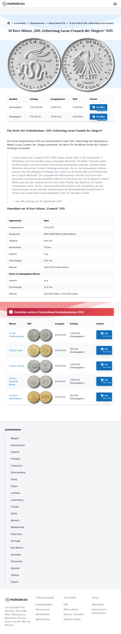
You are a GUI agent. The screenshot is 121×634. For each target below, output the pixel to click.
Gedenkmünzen (37, 23)
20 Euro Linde (15, 350)
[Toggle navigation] (115, 4)
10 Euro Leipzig (16, 366)
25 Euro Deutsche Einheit (13, 381)
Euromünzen (20, 23)
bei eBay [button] (100, 107)
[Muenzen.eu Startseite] (15, 4)
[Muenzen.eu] (8, 23)
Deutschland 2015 (57, 23)
